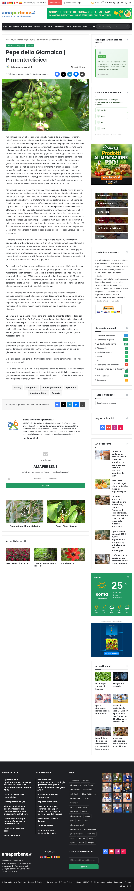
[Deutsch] (10, 3)
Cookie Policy (66, 882)
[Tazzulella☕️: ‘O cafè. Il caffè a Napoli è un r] (106, 808)
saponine (82, 838)
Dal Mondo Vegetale (22, 40)
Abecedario (102, 348)
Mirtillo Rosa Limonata (17, 563)
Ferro (101, 122)
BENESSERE (59, 26)
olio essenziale (75, 816)
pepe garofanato (52, 387)
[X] (63, 74)
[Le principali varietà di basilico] (103, 676)
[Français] (7, 3)
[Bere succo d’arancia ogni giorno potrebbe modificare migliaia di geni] (102, 484)
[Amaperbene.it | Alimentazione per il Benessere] (22, 14)
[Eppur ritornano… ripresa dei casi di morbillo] (103, 698)
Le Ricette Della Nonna (78, 807)
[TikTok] (37, 438)
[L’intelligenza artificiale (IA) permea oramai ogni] (127, 787)
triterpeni (91, 843)
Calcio (102, 110)
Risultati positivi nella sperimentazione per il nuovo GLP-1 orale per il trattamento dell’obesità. (120, 713)
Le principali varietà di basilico (101, 686)
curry (18, 387)
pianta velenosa (90, 829)
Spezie (30, 45)
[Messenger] (76, 74)
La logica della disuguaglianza (111, 621)
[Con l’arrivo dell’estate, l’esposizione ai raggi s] (117, 787)
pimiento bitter (39, 393)
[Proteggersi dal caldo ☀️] (117, 777)
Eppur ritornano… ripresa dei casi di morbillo (102, 709)
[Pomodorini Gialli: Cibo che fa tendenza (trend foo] (117, 808)
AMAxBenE (87, 882)
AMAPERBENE (14, 26)
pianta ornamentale (77, 825)
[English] (3, 3)
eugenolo (32, 387)
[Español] (20, 3)
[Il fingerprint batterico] (120, 676)
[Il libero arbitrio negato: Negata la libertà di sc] (117, 797)
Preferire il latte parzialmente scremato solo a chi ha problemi (120, 559)
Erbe (86, 798)
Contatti (128, 882)
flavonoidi (74, 803)
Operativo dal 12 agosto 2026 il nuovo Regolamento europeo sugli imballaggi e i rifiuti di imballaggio (119, 541)
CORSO (68, 26)
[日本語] (17, 3)
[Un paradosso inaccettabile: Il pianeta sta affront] (106, 797)
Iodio (101, 116)
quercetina (91, 834)
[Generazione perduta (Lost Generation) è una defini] (106, 787)
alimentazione (75, 785)
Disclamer (41, 882)
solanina (92, 838)
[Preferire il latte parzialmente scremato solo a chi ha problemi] (102, 559)
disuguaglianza (76, 798)
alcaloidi (85, 781)
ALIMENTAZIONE (40, 26)
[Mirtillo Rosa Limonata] (18, 554)
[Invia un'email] (31, 67)
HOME (5, 26)
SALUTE (51, 26)
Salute (99, 356)
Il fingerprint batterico (119, 685)
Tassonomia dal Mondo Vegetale (45, 564)
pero (86, 820)
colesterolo (74, 794)
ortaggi (87, 816)
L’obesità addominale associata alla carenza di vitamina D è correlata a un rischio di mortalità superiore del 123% (119, 463)
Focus (99, 361)
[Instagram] (34, 438)
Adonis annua (67, 563)
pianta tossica (75, 829)
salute (72, 838)
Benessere (101, 380)
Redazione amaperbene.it (20, 67)
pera (79, 820)
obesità (84, 812)
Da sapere (77, 26)
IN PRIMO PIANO (26, 26)
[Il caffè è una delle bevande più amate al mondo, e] (106, 777)
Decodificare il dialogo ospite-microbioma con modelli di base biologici (103, 743)
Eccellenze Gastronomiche (108, 365)
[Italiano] (14, 3)
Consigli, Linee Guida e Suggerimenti (112, 369)
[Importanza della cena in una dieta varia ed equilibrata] (120, 731)
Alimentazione (103, 376)
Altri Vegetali (89, 785)
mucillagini (74, 812)
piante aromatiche (77, 834)
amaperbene (75, 790)
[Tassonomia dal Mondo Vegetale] (45, 554)
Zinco (101, 128)
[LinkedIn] (69, 74)
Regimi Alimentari (104, 352)
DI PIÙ (85, 26)
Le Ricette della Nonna (106, 344)
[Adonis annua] (73, 554)
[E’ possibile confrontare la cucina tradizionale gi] (127, 777)
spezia (56, 393)
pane (72, 820)
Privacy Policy (53, 882)
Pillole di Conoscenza (106, 336)
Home (10, 40)
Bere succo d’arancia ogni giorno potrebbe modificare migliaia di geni (120, 486)
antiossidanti (88, 790)
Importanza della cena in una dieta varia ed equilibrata (120, 742)
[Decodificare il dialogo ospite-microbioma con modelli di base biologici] (103, 731)
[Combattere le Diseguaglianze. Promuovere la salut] (127, 808)
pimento (71, 387)
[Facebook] (57, 74)
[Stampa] (82, 74)
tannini (81, 843)
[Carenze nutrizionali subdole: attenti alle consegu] (127, 797)
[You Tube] (31, 438)
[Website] (24, 438)
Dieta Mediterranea (89, 794)
